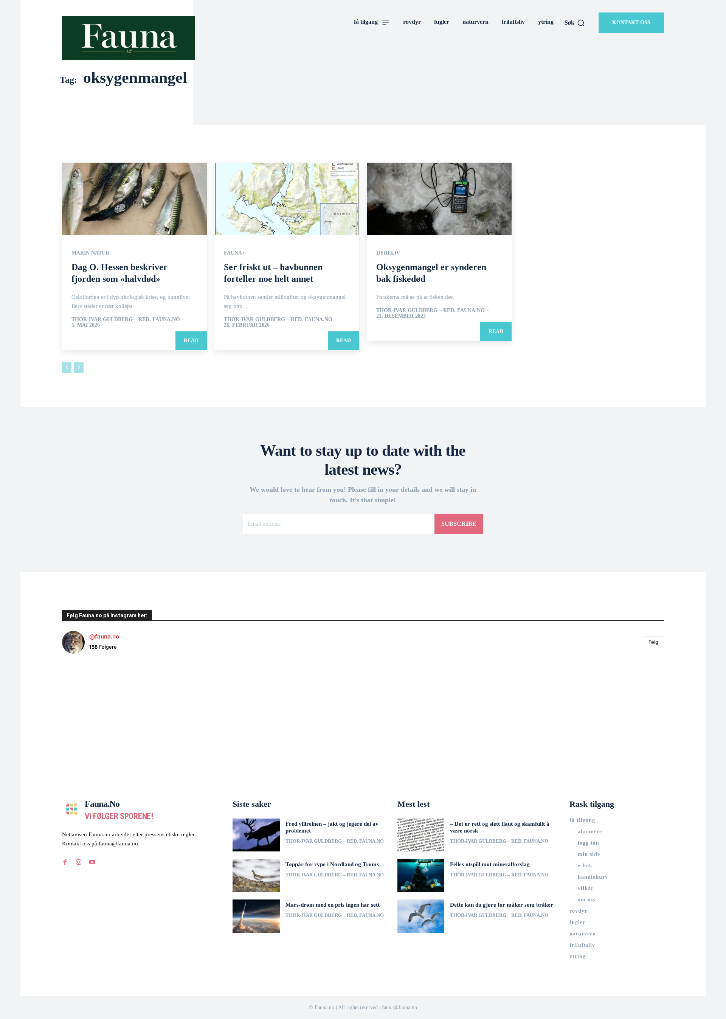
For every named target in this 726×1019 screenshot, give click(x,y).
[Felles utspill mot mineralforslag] (421, 875)
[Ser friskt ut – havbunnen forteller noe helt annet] (286, 199)
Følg (653, 642)
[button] (575, 23)
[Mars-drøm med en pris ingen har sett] (256, 915)
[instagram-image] (112, 710)
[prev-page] (66, 367)
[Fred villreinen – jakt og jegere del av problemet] (256, 835)
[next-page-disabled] (79, 367)
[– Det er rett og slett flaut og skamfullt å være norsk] (421, 835)
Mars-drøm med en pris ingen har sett (332, 905)
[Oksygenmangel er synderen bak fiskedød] (439, 199)
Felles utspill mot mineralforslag (490, 864)
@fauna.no (104, 636)
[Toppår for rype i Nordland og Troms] (256, 875)
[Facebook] (65, 862)
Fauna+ (234, 253)
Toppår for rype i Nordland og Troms (332, 864)
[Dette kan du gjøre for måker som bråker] (421, 915)
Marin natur (90, 253)
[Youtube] (92, 862)
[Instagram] (79, 862)
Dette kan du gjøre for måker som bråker (501, 905)
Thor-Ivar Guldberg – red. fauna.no (125, 319)
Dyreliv (388, 253)
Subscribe (458, 523)
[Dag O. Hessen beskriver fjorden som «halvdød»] (134, 199)
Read (191, 340)
